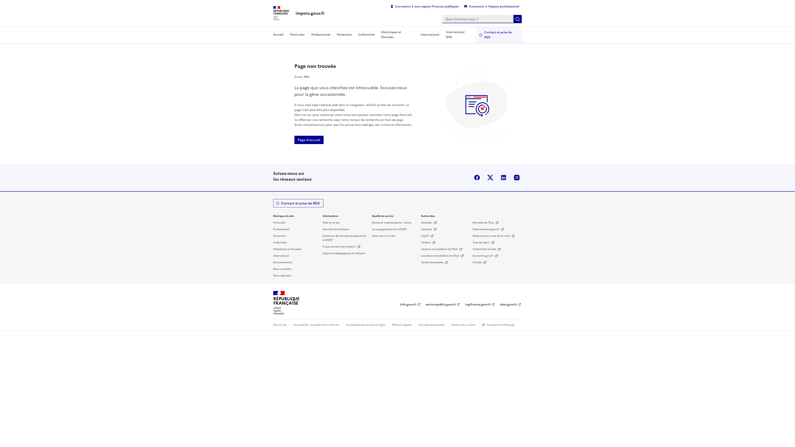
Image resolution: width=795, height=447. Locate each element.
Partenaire (344, 34)
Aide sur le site (331, 223)
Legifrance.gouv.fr (478, 304)
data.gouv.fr (508, 304)
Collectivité (366, 34)
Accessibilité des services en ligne (365, 325)
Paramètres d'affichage (501, 325)
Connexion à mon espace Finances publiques (427, 6)
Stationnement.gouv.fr (486, 229)
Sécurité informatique (336, 229)
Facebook (477, 178)
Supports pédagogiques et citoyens (344, 253)
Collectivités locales (485, 249)
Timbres (426, 242)
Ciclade (477, 262)
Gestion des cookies (464, 325)
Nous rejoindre (282, 276)
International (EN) (455, 34)
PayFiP (425, 236)
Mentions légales (402, 325)
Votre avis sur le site (383, 236)
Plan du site (280, 325)
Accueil (278, 34)
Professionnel (320, 34)
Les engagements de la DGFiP (389, 229)
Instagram (517, 178)
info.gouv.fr (408, 304)
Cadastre (427, 229)
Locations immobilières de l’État (440, 256)
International (430, 34)
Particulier (297, 34)
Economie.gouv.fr (483, 256)
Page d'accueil (309, 139)
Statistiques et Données (391, 34)
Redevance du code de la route (492, 236)
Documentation (282, 262)
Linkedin (503, 178)
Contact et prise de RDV (498, 35)
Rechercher (517, 19)
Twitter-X (490, 178)
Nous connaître (282, 269)
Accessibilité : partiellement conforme (316, 325)
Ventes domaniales (432, 262)
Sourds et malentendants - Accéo (392, 223)
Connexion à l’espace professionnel (494, 6)
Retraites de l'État (484, 223)
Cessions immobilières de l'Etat (439, 249)
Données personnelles (432, 325)
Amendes (427, 223)
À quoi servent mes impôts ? (340, 247)
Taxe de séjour (481, 242)
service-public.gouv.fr (441, 304)
